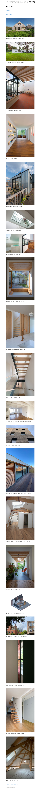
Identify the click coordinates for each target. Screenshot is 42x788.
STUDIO (8, 10)
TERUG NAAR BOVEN (12, 784)
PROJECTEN (9, 6)
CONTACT (9, 14)
